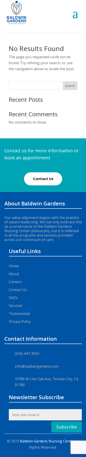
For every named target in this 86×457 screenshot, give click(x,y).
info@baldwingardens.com (36, 366)
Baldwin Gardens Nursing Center (47, 441)
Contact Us (43, 178)
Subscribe (66, 427)
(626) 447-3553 (27, 353)
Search (70, 86)
